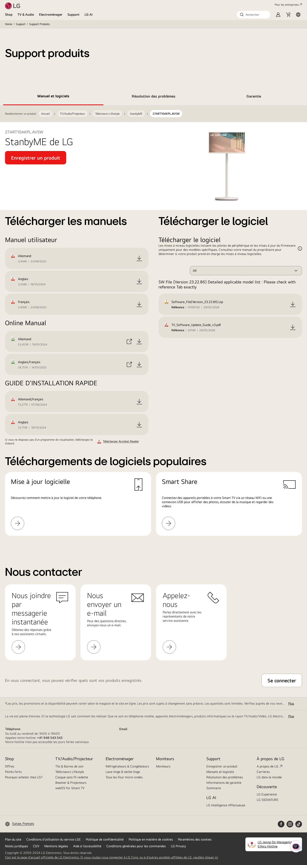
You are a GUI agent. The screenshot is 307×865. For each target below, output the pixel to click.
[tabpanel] (153, 325)
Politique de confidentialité (105, 839)
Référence (177, 307)
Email (123, 729)
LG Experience (267, 794)
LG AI (89, 14)
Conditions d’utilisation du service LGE (53, 839)
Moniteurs (163, 766)
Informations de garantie (223, 783)
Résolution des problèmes (224, 777)
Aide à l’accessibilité (87, 846)
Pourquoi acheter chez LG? (23, 777)
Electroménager (50, 14)
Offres (9, 766)
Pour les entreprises (287, 4)
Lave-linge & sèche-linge (123, 772)
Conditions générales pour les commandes (136, 846)
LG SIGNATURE (267, 800)
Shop (9, 14)
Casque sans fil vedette (71, 777)
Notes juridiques (16, 846)
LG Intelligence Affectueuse (225, 805)
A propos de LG (267, 766)
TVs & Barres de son (69, 766)
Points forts (13, 772)
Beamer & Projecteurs (70, 783)
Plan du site (13, 839)
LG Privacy (178, 846)
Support (73, 14)
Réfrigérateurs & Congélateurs (127, 766)
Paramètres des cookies (195, 839)
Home (8, 24)
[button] (253, 14)
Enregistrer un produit (221, 766)
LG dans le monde (269, 777)
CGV (36, 846)
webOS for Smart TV (69, 788)
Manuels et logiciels (220, 772)
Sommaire (213, 788)
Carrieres (263, 772)
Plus (291, 703)
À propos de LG (270, 758)
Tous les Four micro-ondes (124, 777)
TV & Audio (26, 14)
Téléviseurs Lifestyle (69, 772)
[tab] (53, 97)
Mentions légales (56, 846)
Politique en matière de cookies (151, 839)
